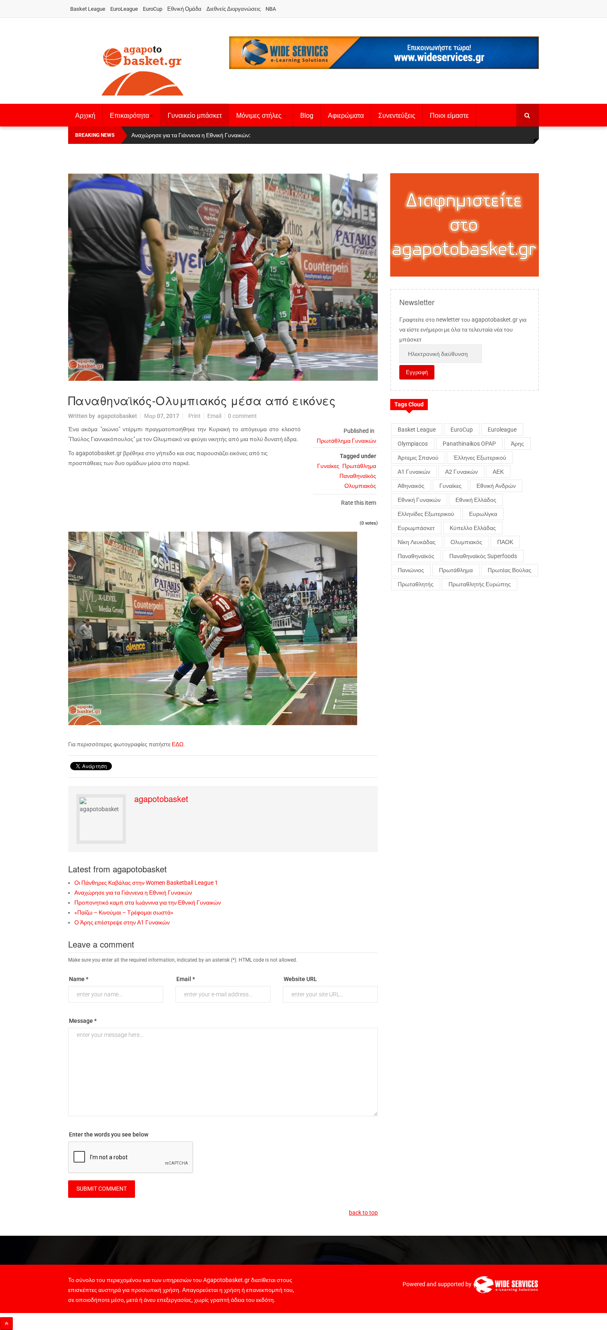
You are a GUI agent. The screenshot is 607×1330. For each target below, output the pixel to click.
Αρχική (85, 115)
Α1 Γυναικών (414, 471)
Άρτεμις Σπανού (418, 457)
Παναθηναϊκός (357, 476)
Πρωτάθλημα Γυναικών (346, 440)
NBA (271, 9)
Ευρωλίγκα (483, 514)
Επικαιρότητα (129, 115)
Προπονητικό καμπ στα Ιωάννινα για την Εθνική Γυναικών (147, 902)
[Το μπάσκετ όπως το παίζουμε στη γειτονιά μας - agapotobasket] (142, 69)
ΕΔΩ (177, 744)
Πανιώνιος (411, 570)
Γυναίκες (328, 466)
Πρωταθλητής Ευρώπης (479, 584)
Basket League (87, 9)
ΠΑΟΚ (505, 542)
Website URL (300, 979)
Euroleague (502, 429)
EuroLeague (124, 9)
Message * (83, 1020)
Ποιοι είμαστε (449, 115)
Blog (306, 115)
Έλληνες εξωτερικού (479, 457)
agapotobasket (117, 416)
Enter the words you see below (108, 1134)
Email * (185, 979)
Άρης (517, 443)
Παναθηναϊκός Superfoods (483, 556)
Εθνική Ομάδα (184, 9)
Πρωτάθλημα (359, 466)
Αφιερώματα (346, 115)
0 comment (242, 416)
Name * (78, 979)
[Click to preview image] (223, 277)
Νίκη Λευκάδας (417, 542)
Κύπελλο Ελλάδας (473, 528)
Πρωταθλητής (416, 584)
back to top (363, 1212)
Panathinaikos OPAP (469, 443)
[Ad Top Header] (384, 52)
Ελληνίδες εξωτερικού (426, 514)
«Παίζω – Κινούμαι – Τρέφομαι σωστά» (123, 912)
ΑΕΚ (498, 471)
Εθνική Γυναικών (419, 500)
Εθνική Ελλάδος (475, 500)
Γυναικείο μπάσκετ (195, 115)
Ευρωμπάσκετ (416, 528)
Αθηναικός (411, 485)
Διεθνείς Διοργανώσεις (233, 9)
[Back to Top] (6, 1323)
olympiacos (413, 443)
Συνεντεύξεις (396, 115)
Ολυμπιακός (360, 485)
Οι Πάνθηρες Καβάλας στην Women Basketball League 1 (146, 882)
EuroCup (152, 9)
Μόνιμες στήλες (259, 115)
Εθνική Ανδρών (496, 485)
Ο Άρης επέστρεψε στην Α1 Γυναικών (122, 922)
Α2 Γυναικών (461, 471)
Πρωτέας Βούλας (509, 570)
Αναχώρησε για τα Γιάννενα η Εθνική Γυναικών (133, 892)
